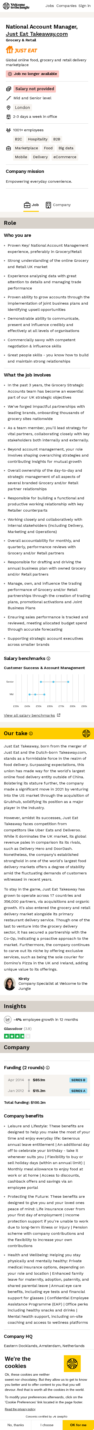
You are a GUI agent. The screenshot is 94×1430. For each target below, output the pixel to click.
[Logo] (16, 6)
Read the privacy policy (20, 1409)
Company (62, 204)
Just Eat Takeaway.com (37, 34)
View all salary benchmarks (29, 715)
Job (35, 204)
